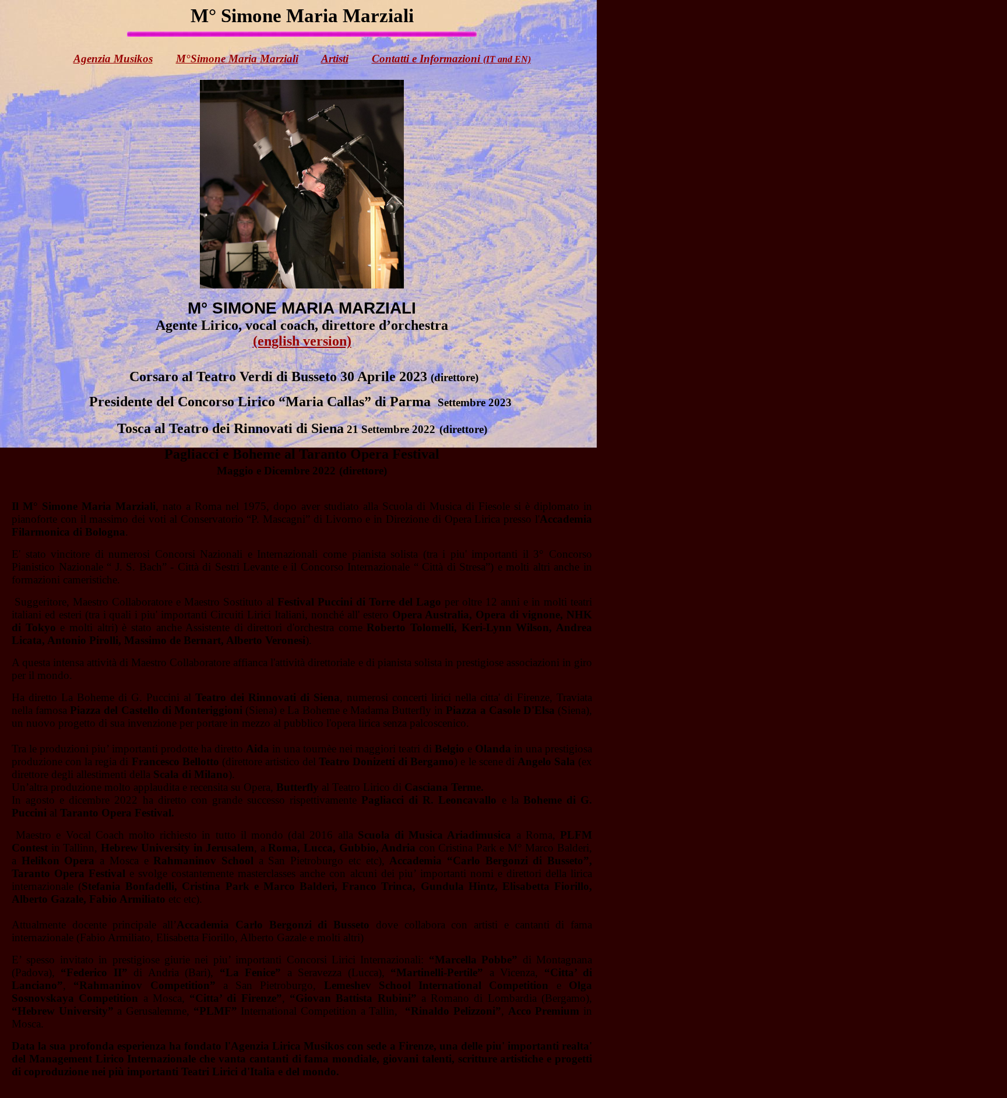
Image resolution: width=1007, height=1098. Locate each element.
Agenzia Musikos (113, 58)
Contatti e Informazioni (451, 58)
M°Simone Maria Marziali (237, 58)
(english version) (302, 341)
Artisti (334, 58)
